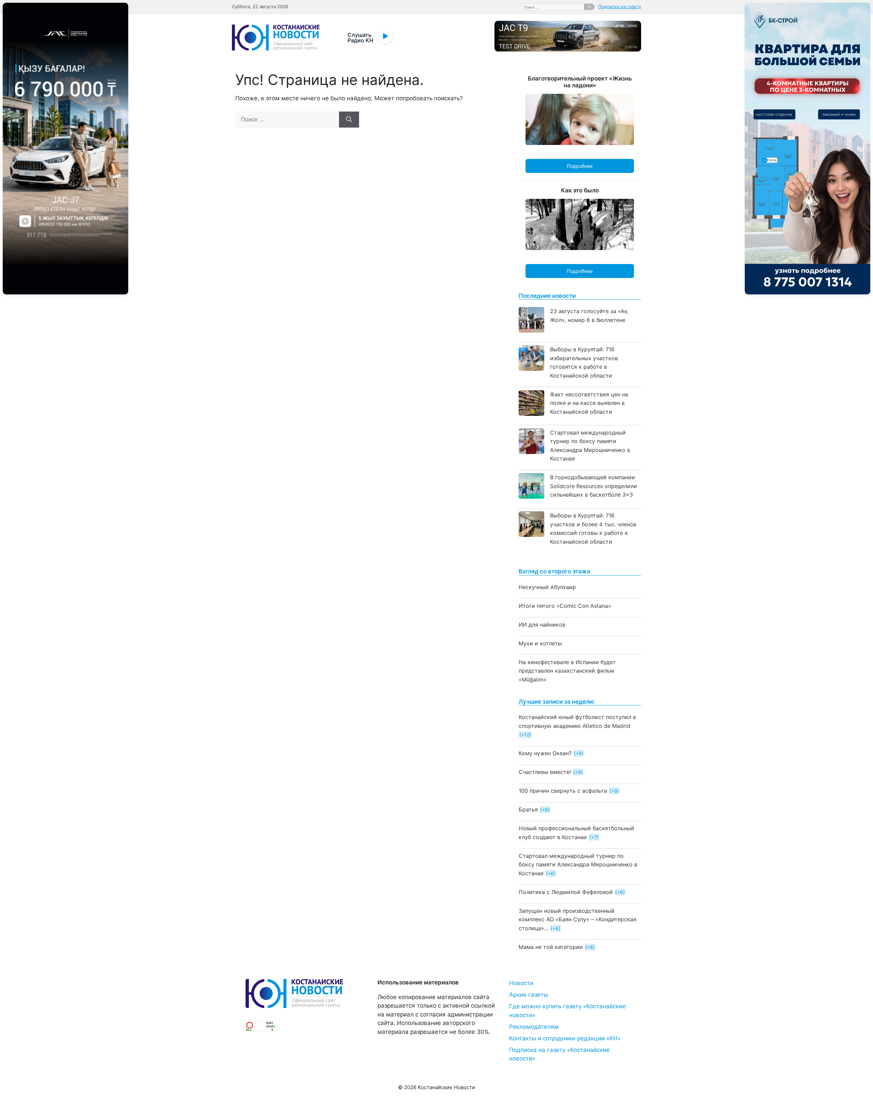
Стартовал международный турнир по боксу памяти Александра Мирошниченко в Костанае (578, 864)
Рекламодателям (534, 1026)
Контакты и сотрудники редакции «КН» (565, 1038)
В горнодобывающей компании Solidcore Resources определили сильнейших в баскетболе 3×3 (593, 486)
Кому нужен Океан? (545, 753)
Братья (528, 809)
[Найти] (589, 7)
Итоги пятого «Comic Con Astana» (565, 605)
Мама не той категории (551, 946)
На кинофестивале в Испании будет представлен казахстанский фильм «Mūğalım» (567, 671)
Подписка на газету (619, 6)
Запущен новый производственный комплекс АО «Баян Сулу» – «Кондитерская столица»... (577, 919)
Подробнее (580, 166)
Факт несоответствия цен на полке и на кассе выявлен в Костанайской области (589, 403)
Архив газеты (528, 994)
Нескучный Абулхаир (547, 587)
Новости (521, 983)
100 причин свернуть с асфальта (563, 790)
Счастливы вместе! (545, 771)
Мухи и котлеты (540, 643)
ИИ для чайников (542, 624)
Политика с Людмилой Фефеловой (566, 892)
